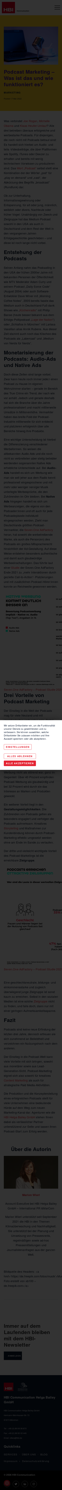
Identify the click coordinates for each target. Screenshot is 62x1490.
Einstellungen (18, 747)
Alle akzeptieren (20, 763)
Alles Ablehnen (20, 756)
